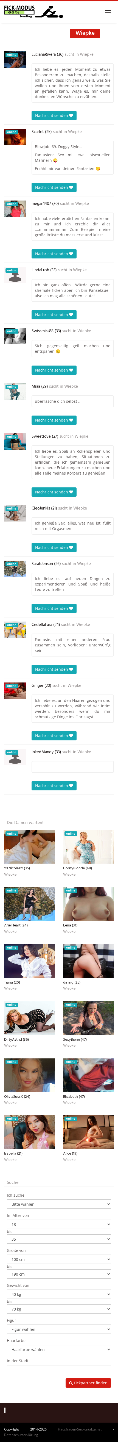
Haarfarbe (16, 1340)
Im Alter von (18, 1215)
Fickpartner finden (90, 1382)
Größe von (16, 1250)
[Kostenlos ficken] (33, 12)
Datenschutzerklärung (21, 1434)
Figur (11, 1320)
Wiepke (87, 54)
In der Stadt (18, 1360)
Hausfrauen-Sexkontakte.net (80, 1429)
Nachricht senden (52, 115)
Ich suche (15, 1195)
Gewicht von (18, 1285)
